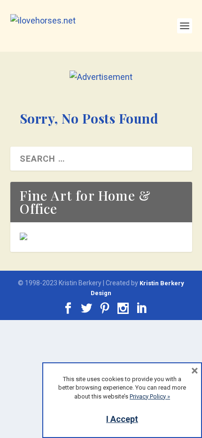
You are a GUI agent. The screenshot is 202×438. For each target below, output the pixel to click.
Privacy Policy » (150, 396)
